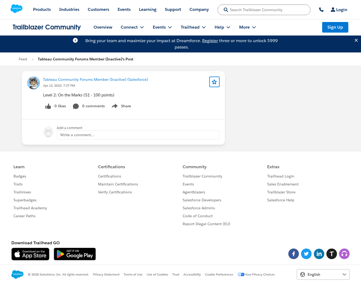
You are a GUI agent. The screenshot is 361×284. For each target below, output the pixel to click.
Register (210, 40)
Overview (103, 27)
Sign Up (335, 27)
